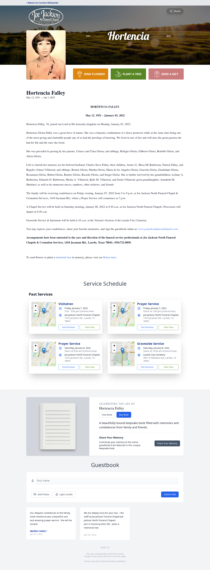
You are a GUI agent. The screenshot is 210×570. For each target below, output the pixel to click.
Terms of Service (113, 556)
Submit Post (170, 494)
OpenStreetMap (108, 561)
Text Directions (68, 327)
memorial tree (63, 257)
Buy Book (124, 414)
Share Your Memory (167, 443)
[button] (44, 311)
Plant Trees (90, 327)
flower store (109, 257)
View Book (107, 414)
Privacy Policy (96, 556)
